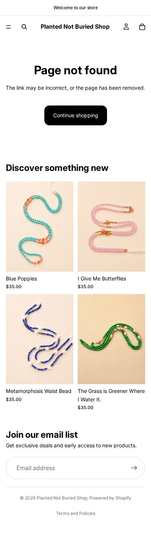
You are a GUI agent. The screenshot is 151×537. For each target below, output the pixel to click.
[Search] (24, 27)
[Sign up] (134, 468)
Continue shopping (75, 115)
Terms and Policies (75, 513)
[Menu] (8, 26)
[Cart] (142, 27)
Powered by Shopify (110, 498)
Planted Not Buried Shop (62, 498)
